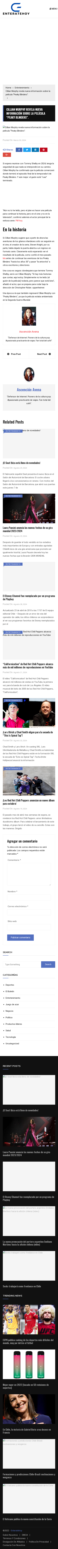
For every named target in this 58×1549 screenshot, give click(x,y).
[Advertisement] (29, 51)
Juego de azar (12, 1004)
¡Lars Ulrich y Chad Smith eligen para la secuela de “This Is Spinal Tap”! (28, 733)
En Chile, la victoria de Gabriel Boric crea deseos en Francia (27, 1431)
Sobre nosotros (10, 1535)
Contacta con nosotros (14, 1545)
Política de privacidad (39, 1542)
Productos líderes (14, 1024)
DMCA (25, 1535)
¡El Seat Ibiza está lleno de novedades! (21, 463)
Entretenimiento (13, 431)
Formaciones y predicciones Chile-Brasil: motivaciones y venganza (29, 1476)
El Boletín (10, 991)
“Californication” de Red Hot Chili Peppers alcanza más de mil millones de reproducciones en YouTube (28, 665)
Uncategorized (12, 1044)
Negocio (9, 1011)
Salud (8, 1031)
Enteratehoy (16, 1530)
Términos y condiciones (14, 1538)
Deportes (10, 985)
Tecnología (11, 1037)
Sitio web (12, 921)
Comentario (14, 860)
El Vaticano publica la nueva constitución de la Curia (27, 1519)
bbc (4, 258)
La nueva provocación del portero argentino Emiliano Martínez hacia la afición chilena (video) (27, 1243)
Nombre (12, 891)
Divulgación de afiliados (14, 1542)
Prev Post (16, 354)
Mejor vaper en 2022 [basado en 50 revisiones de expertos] (26, 1386)
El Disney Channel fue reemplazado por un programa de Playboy (29, 597)
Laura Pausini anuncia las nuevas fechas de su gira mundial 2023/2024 (28, 529)
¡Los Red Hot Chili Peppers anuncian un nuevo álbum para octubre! (28, 801)
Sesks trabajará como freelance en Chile (22, 1286)
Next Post (42, 354)
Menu (54, 9)
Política (9, 1018)
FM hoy (19, 220)
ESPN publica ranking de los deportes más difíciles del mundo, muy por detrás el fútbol (28, 1341)
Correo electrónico (18, 906)
